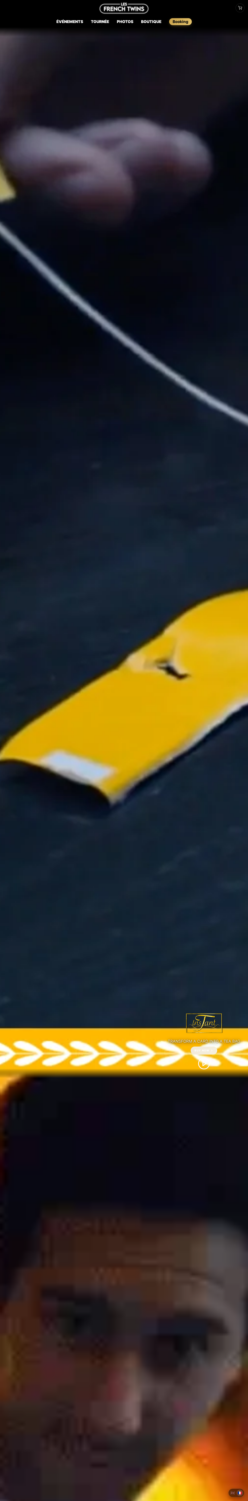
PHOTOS (125, 21)
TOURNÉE (100, 21)
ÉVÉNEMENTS (69, 21)
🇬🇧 (232, 1493)
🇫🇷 (240, 1493)
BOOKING (180, 21)
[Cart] (240, 7)
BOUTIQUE (151, 21)
